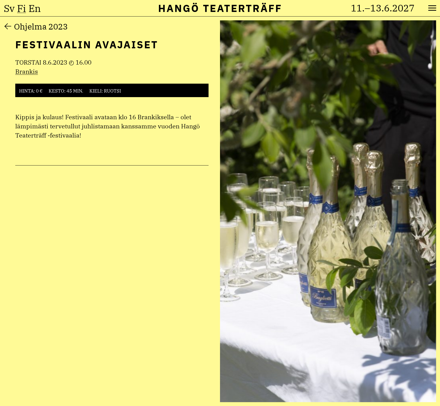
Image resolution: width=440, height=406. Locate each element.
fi (21, 8)
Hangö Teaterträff (220, 8)
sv (9, 8)
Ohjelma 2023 (41, 26)
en (35, 8)
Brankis (26, 71)
